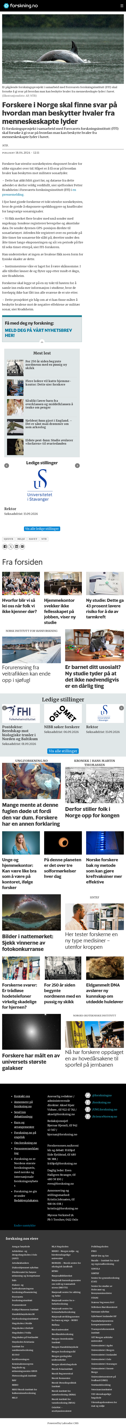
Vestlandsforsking (101, 1385)
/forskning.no (101, 1102)
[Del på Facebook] (5, 546)
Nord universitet (60, 1329)
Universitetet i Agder (102, 1345)
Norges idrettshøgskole (64, 1364)
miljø (21, 539)
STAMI (94, 1297)
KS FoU (15, 1354)
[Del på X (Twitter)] (10, 546)
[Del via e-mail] (22, 546)
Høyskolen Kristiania (23, 1342)
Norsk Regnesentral (62, 1373)
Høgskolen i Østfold (22, 1328)
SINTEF (95, 1273)
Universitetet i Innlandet (104, 1354)
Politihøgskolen (99, 1246)
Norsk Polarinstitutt (62, 1369)
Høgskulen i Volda (21, 1332)
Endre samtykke (25, 1225)
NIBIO (15, 1385)
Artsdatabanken (20, 1263)
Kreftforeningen (20, 1359)
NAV (14, 1380)
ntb (44, 539)
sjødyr (8, 539)
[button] (6, 465)
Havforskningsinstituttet (25, 1318)
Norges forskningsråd (63, 1351)
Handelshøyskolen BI (23, 1314)
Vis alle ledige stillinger (42, 529)
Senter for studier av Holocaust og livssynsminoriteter (101, 1290)
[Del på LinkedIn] (16, 546)
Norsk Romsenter (61, 1378)
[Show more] (42, 341)
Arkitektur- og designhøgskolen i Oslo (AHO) (24, 1255)
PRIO (94, 1251)
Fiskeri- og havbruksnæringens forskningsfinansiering (24, 1288)
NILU (14, 1397)
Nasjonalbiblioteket (62, 1275)
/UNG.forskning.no (104, 1109)
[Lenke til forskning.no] (59, 4)
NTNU (55, 1271)
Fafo (14, 1280)
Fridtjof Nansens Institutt (25, 1309)
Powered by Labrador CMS (63, 1423)
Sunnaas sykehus (100, 1311)
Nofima (55, 1324)
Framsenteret (19, 1305)
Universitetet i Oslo (101, 1359)
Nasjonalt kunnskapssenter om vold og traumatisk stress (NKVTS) (66, 1284)
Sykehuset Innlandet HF (103, 1316)
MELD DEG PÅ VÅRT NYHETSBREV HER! (38, 332)
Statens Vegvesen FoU (102, 1302)
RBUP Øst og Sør (100, 1255)
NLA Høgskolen (60, 1246)
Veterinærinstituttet (101, 1389)
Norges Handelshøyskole (65, 1347)
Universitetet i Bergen (102, 1350)
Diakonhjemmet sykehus (25, 1267)
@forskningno (102, 1095)
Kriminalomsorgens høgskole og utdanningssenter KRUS (24, 1367)
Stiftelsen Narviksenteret (104, 1307)
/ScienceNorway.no (104, 1116)
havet (33, 539)
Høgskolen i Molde (22, 1323)
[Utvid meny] (122, 5)
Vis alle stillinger (63, 751)
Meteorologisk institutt (24, 1375)
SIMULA (95, 1268)
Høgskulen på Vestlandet (25, 1337)
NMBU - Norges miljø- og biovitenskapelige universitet (65, 1255)
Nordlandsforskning (63, 1334)
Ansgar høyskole (21, 1246)
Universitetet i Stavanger (104, 1364)
